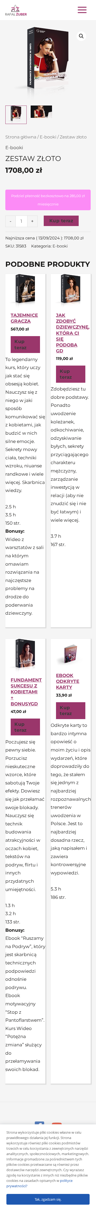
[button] (81, 36)
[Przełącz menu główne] (82, 9)
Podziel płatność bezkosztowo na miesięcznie (48, 200)
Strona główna (20, 137)
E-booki (48, 137)
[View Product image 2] (41, 112)
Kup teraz (61, 220)
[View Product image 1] (16, 115)
